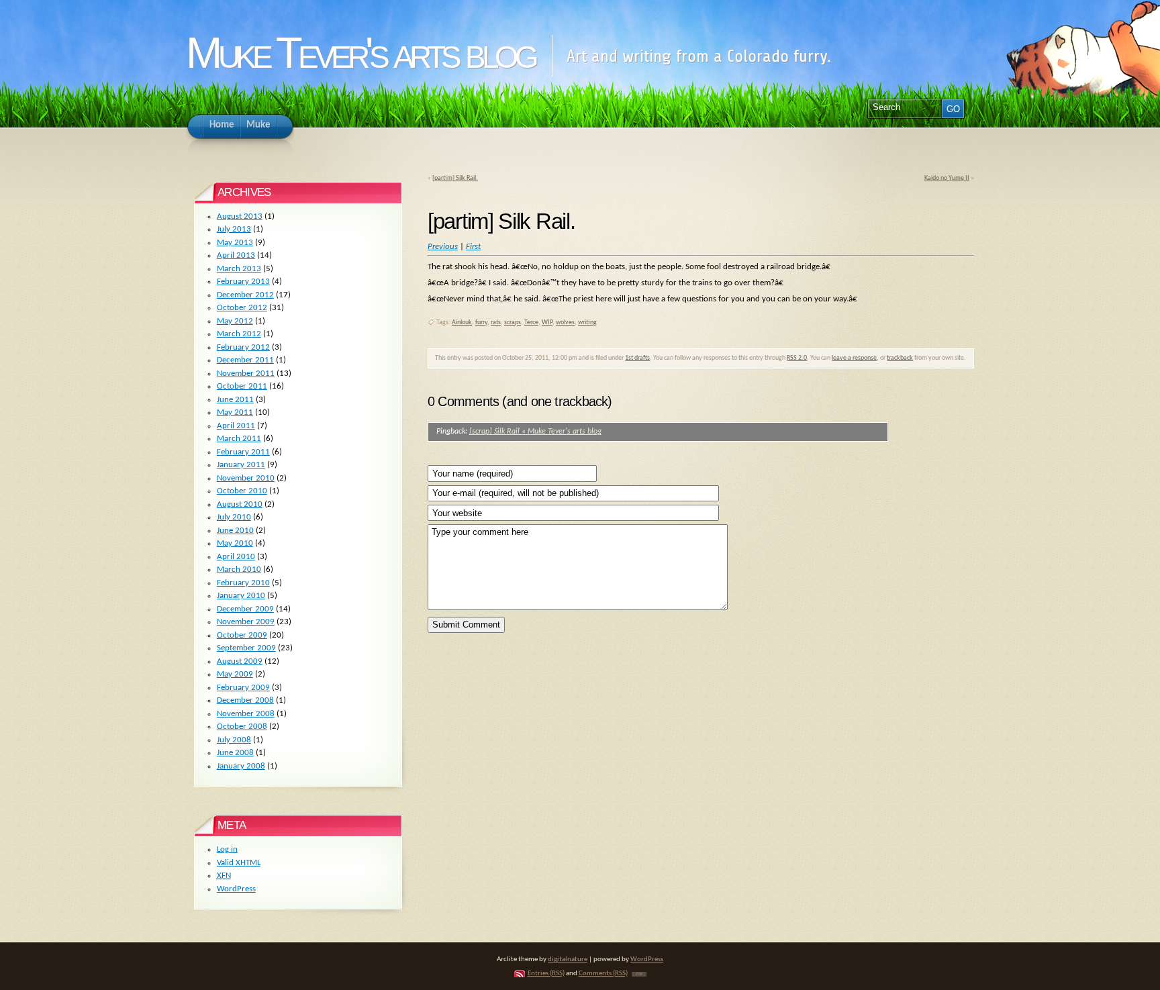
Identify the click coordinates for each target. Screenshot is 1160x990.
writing (587, 322)
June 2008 (235, 752)
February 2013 (243, 281)
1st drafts (637, 358)
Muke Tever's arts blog (360, 52)
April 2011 (236, 426)
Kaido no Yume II (946, 178)
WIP (547, 322)
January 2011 (241, 464)
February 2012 (243, 347)
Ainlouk (462, 322)
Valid (238, 862)
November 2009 (246, 621)
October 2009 (242, 635)
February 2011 (243, 452)
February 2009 (243, 687)
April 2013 (236, 255)
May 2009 (235, 674)
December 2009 (245, 609)
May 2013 (235, 242)
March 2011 (239, 438)
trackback (900, 358)
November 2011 (246, 373)
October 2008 (242, 726)
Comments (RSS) (603, 973)
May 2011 (235, 412)
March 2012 (239, 334)
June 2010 (235, 530)
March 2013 (239, 268)
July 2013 (234, 229)
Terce (531, 322)
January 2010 (241, 595)
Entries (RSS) (546, 973)
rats (496, 322)
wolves (565, 322)
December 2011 (245, 360)
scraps (512, 322)
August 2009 (239, 661)
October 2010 (242, 491)
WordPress (236, 889)
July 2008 (234, 740)
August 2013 (239, 216)
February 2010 (243, 583)
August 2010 (239, 504)
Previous (443, 246)
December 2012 (245, 295)
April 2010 (236, 556)
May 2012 (235, 321)
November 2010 (246, 478)
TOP (639, 974)
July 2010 (234, 517)
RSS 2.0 (797, 358)
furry (481, 322)
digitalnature (567, 959)
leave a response (854, 358)
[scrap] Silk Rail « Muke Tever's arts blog (535, 432)
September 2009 (246, 648)
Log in (227, 849)
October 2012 (242, 307)
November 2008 (246, 713)
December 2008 (245, 700)
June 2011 (235, 399)
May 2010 (235, 543)
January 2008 (241, 766)
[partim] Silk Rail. (455, 178)
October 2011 (242, 386)
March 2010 (239, 569)
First (473, 246)
